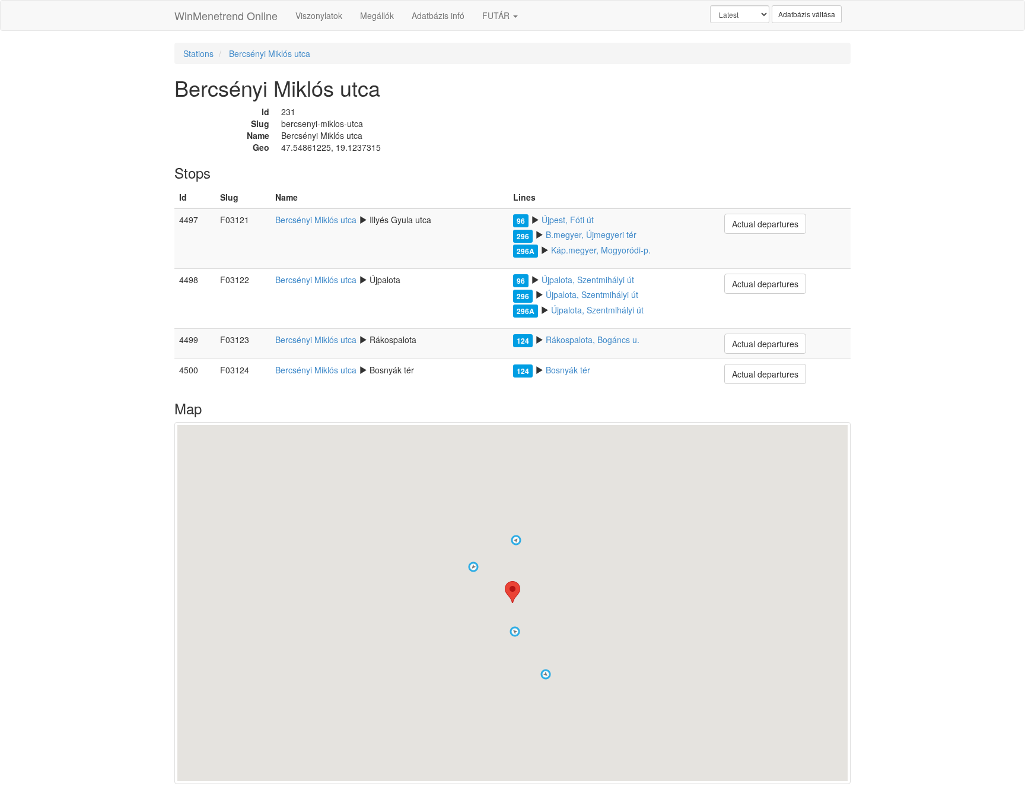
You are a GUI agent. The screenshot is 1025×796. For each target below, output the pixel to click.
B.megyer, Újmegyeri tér (591, 234)
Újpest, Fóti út (568, 220)
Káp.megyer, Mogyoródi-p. (601, 250)
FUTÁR (497, 15)
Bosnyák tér (568, 370)
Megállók (377, 15)
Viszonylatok (318, 15)
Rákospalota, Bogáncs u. (592, 339)
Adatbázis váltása (806, 14)
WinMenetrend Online (226, 15)
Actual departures (765, 224)
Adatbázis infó (438, 15)
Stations (198, 53)
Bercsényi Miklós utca (269, 53)
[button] (473, 567)
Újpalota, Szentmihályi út (588, 280)
